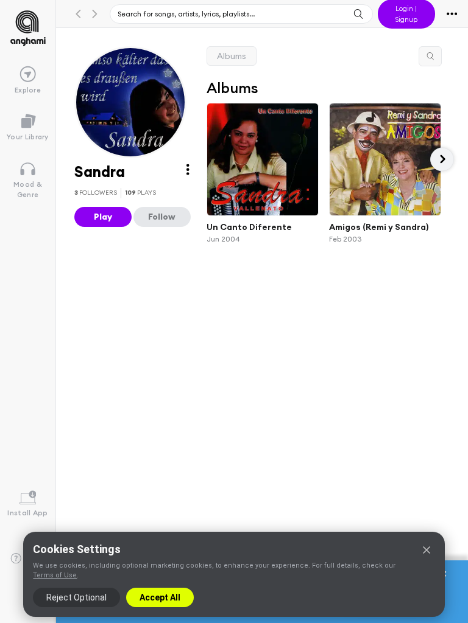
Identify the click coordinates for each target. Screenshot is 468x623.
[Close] (426, 550)
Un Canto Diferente (249, 226)
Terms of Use (55, 575)
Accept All (160, 597)
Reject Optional (76, 597)
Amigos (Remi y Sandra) (378, 226)
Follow (162, 216)
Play (103, 216)
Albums (231, 55)
